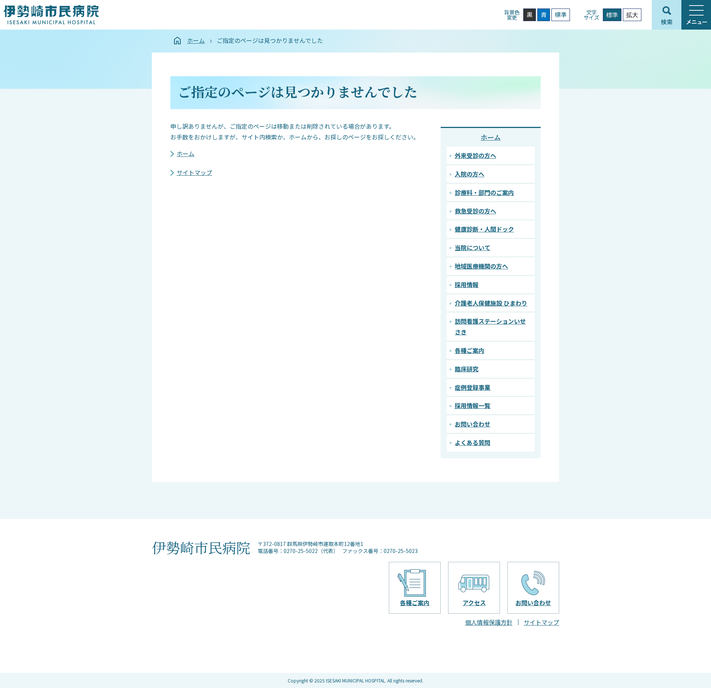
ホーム (196, 40)
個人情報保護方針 (489, 622)
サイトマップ (194, 172)
